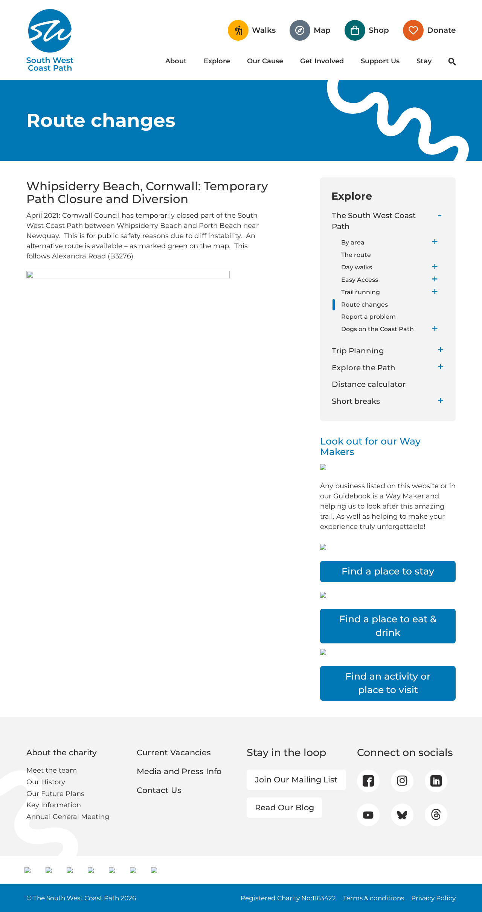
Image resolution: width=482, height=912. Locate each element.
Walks (264, 30)
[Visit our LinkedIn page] (436, 781)
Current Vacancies (174, 752)
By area (353, 242)
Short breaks (356, 401)
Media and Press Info (179, 771)
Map (322, 30)
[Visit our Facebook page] (368, 781)
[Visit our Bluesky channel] (402, 814)
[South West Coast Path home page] (49, 40)
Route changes (364, 304)
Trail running (360, 292)
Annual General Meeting (67, 817)
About (176, 61)
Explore (217, 61)
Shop (379, 30)
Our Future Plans (55, 794)
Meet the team (51, 770)
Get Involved (322, 61)
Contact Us (159, 790)
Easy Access (359, 279)
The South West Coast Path (374, 221)
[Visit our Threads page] (435, 815)
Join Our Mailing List (296, 779)
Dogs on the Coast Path (377, 329)
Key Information (53, 805)
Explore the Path (363, 367)
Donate (441, 30)
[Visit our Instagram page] (402, 781)
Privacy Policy (433, 898)
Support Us (380, 61)
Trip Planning (358, 350)
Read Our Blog (284, 807)
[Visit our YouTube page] (368, 815)
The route (356, 254)
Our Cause (265, 61)
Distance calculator (369, 384)
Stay (424, 61)
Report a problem (368, 316)
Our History (45, 782)
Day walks (356, 267)
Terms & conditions (373, 898)
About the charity (61, 752)
